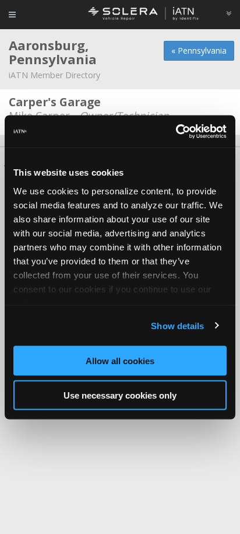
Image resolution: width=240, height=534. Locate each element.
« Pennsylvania (199, 50)
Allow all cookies (120, 361)
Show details (177, 325)
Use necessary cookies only (120, 395)
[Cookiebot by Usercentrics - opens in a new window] (176, 131)
